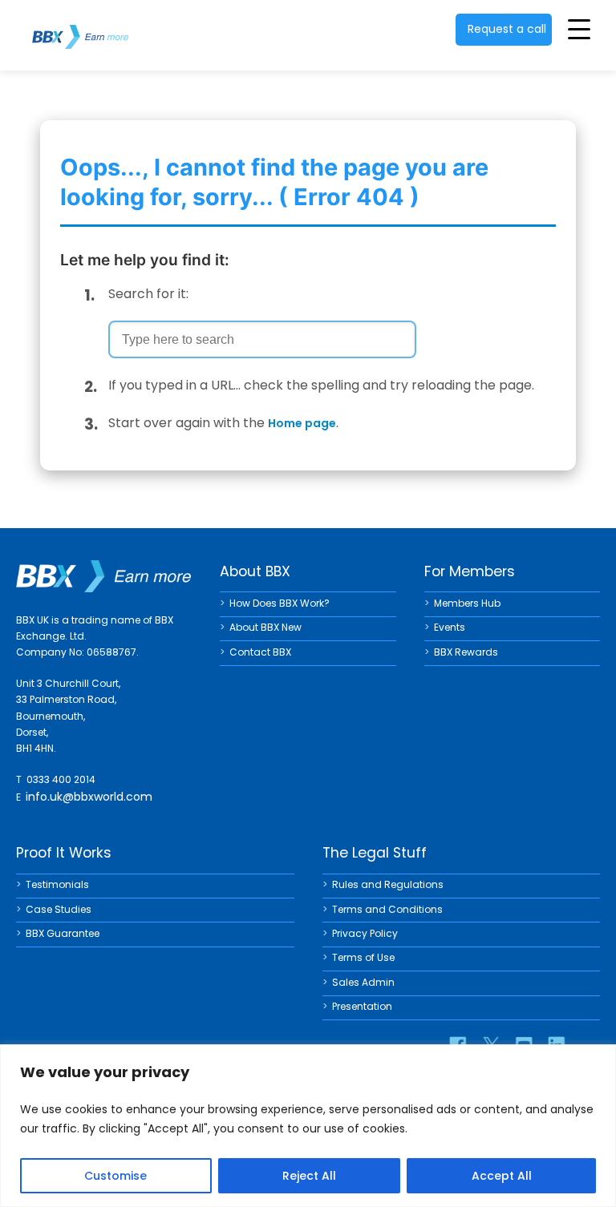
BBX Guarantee (62, 933)
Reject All (309, 1176)
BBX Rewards (466, 652)
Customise (115, 1176)
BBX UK (80, 27)
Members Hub (467, 603)
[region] (308, 1125)
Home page (302, 423)
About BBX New (265, 627)
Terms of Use (363, 957)
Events (449, 627)
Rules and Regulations (388, 884)
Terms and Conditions (387, 909)
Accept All (502, 1176)
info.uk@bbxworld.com (89, 797)
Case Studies (58, 909)
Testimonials (57, 884)
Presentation (362, 1006)
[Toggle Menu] (579, 29)
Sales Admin (363, 982)
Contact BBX (260, 652)
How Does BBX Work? (279, 603)
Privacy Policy (365, 933)
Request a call (507, 29)
